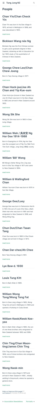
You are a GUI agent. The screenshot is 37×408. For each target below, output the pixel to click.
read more (6, 34)
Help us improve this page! (12, 391)
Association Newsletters (13, 401)
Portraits (29, 401)
